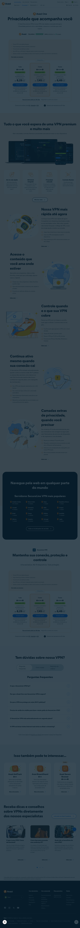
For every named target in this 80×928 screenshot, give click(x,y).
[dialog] (40, 464)
